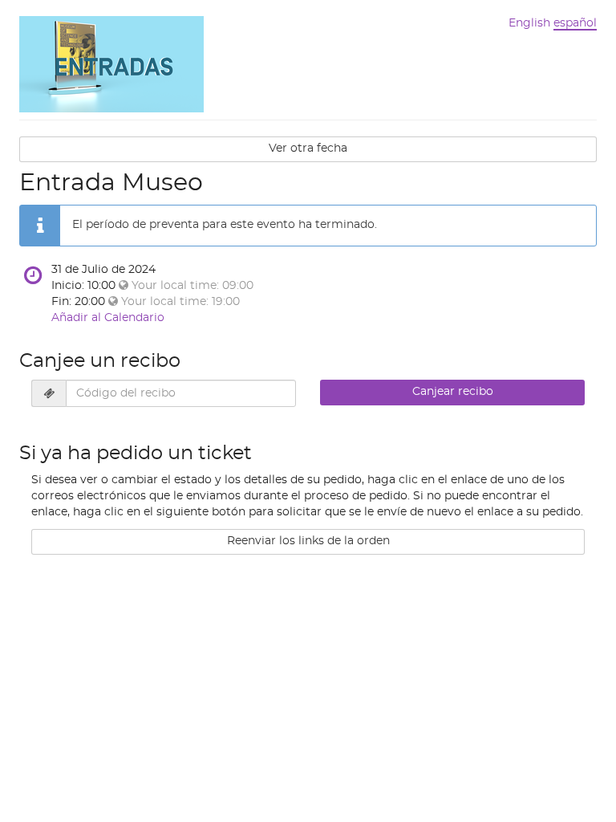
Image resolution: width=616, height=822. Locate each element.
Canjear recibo (452, 391)
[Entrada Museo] (111, 62)
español (575, 23)
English (529, 23)
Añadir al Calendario (107, 318)
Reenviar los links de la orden (308, 541)
